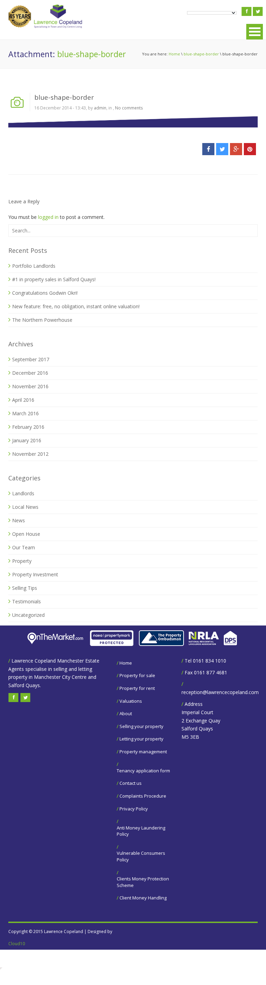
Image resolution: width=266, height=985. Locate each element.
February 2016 (28, 427)
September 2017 (30, 359)
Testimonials (26, 601)
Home (174, 53)
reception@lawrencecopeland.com (220, 692)
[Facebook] (208, 149)
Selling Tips (24, 588)
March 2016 (25, 413)
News (18, 520)
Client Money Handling (143, 898)
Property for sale (137, 675)
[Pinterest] (250, 149)
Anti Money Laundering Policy (141, 831)
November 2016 (30, 386)
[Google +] (236, 149)
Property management (143, 751)
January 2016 (26, 440)
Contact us (130, 783)
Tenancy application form (143, 770)
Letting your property (141, 739)
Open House (26, 534)
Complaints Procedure (142, 796)
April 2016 (23, 400)
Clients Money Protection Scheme (143, 882)
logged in (48, 217)
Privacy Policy (133, 809)
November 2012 (30, 454)
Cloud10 (16, 944)
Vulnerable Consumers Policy (141, 856)
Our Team (23, 547)
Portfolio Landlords (33, 266)
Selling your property (141, 726)
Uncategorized (28, 615)
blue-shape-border (201, 53)
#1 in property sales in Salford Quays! (54, 279)
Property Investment (35, 574)
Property (22, 561)
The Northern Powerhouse (42, 320)
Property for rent (137, 688)
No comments (129, 108)
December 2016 (30, 373)
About (125, 713)
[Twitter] (222, 149)
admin (100, 108)
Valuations (130, 701)
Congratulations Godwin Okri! (45, 293)
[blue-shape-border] (133, 121)
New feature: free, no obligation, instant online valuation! (76, 306)
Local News (25, 507)
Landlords (23, 493)
